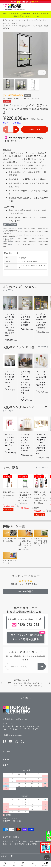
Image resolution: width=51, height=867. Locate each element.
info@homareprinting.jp (12, 735)
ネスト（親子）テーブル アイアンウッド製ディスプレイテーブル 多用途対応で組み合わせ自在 (25, 382)
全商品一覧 (10, 241)
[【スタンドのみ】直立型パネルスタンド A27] (25, 481)
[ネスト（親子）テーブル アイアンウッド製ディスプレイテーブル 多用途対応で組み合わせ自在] (25, 361)
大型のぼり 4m (9, 492)
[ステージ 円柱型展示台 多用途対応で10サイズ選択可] (10, 361)
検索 (14, 865)
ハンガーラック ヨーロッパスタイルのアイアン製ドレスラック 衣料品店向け (25, 442)
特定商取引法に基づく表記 (26, 844)
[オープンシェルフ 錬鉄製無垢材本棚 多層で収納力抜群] (25, 303)
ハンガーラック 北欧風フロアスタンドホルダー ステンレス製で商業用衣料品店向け (41, 444)
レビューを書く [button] (25, 591)
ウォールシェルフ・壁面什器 (15, 228)
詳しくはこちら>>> (30, 16)
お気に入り (45, 864)
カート (22, 865)
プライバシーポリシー (24, 841)
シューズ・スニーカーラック (15, 235)
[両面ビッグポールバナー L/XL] (41, 481)
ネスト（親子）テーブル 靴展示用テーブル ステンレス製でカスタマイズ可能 (41, 379)
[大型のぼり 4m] (10, 481)
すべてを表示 (42, 467)
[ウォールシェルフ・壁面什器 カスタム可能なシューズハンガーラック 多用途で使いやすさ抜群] (10, 303)
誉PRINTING (14, 837)
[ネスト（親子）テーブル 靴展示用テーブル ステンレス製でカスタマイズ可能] (41, 361)
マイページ (33, 865)
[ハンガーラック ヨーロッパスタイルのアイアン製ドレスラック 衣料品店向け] (25, 424)
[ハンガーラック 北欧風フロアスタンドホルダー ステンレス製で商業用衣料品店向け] (41, 424)
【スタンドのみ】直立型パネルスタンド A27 (24, 495)
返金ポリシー (8, 841)
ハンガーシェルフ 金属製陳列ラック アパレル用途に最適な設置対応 (41, 321)
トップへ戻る (24, 698)
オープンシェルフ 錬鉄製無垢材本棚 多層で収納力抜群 (25, 319)
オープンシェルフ (9, 23)
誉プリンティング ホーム (12, 20)
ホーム (4, 228)
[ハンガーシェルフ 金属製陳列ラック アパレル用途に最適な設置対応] (41, 303)
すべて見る (8, 290)
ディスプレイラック (37, 20)
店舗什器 (25, 20)
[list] (25, 55)
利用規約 (38, 841)
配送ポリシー (8, 844)
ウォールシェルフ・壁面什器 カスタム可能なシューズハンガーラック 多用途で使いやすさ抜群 (10, 325)
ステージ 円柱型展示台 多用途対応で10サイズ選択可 (10, 377)
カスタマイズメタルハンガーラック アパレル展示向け (10, 440)
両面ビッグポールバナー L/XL (40, 493)
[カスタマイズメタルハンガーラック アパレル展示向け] (10, 424)
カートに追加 (35, 129)
